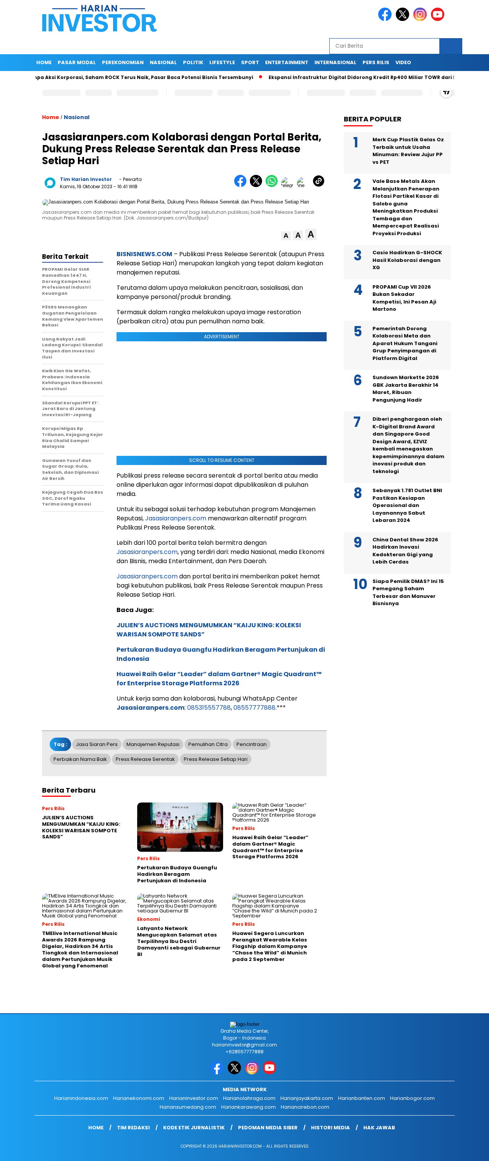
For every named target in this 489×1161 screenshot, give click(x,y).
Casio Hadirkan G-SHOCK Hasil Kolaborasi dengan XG (407, 260)
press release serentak (145, 759)
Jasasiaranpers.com (175, 518)
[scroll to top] (468, 1149)
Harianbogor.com (412, 1098)
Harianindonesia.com (81, 1098)
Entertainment (286, 62)
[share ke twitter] (258, 185)
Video (403, 62)
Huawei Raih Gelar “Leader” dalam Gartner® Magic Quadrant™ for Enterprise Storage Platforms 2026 (219, 679)
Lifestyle (222, 62)
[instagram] (421, 19)
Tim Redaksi (133, 1127)
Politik (193, 62)
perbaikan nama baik (80, 759)
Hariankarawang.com (248, 1107)
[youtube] (439, 19)
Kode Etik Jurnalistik (194, 1127)
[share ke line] (305, 185)
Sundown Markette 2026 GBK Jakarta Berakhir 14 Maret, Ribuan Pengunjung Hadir (405, 389)
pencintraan (251, 744)
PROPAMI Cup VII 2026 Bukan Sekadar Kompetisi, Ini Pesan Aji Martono (404, 298)
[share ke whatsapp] (273, 185)
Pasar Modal (77, 62)
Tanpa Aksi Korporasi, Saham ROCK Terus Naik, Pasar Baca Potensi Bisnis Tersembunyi (118, 77)
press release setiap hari (216, 759)
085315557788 (209, 707)
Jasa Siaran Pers (97, 744)
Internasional (335, 62)
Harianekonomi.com (138, 1098)
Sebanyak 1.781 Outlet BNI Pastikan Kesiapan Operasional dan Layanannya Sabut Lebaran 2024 (407, 505)
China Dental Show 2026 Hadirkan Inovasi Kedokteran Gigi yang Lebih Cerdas (405, 551)
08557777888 (254, 707)
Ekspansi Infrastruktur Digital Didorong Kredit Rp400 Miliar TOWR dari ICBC (345, 77)
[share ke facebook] (242, 185)
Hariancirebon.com (305, 1107)
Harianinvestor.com (193, 1098)
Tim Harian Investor (86, 179)
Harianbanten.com (361, 1098)
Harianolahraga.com (249, 1098)
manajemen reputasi (153, 744)
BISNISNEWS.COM (144, 254)
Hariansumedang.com (188, 1107)
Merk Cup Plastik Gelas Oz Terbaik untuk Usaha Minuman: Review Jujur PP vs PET (408, 151)
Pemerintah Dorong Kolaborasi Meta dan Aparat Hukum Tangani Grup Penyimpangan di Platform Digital (404, 343)
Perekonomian (123, 62)
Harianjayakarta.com (306, 1098)
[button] (286, 235)
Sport (250, 62)
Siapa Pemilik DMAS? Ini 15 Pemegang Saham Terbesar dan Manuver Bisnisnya (408, 592)
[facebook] (386, 19)
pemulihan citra (208, 744)
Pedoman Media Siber (268, 1127)
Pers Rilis (376, 62)
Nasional (163, 62)
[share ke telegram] (289, 185)
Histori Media (330, 1127)
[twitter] (404, 19)
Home (44, 62)
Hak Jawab (379, 1127)
